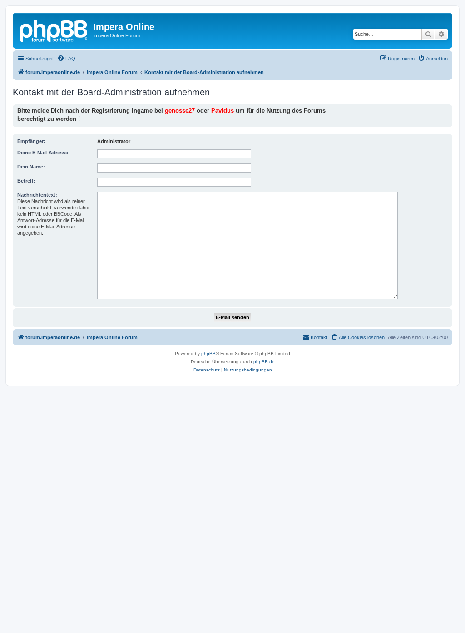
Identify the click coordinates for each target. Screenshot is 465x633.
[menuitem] (66, 58)
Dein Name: (31, 166)
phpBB (208, 353)
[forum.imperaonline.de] (54, 29)
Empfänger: (31, 141)
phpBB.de (264, 361)
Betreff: (26, 180)
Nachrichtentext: (37, 195)
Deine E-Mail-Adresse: (43, 152)
